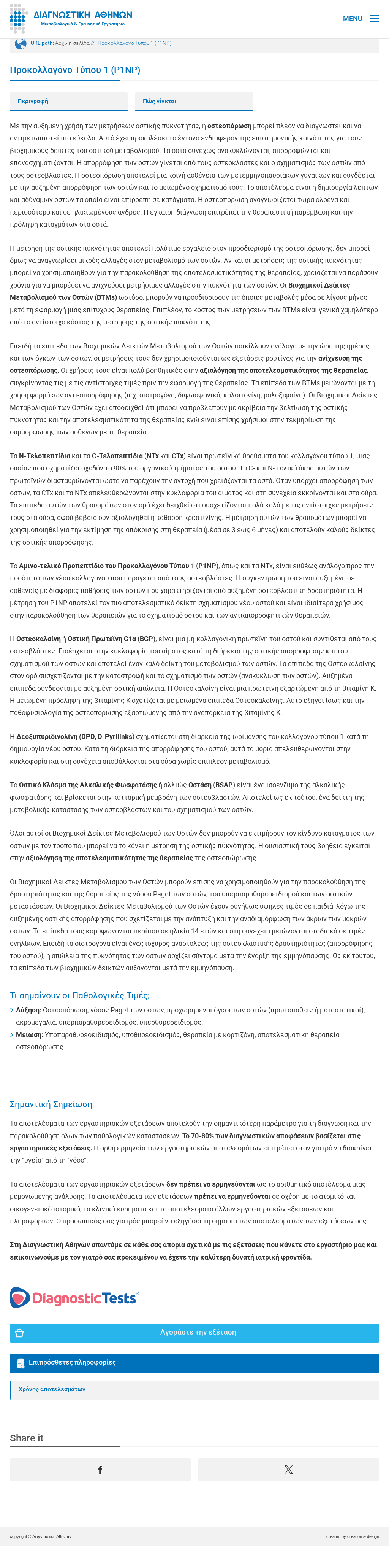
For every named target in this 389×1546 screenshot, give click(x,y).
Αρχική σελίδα (72, 43)
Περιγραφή (32, 102)
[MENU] (374, 11)
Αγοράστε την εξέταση (198, 1332)
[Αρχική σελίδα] (71, 19)
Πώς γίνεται (159, 102)
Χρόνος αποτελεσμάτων (52, 1390)
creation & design (363, 1536)
